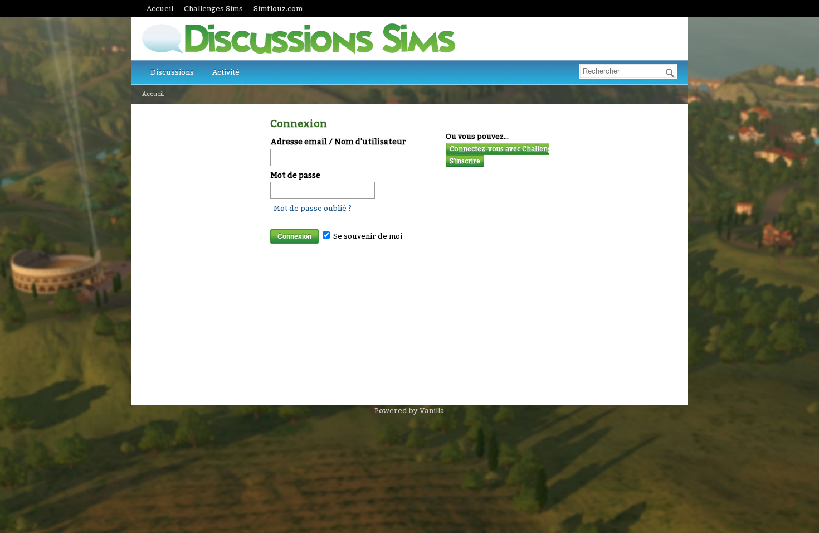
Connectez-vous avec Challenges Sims (513, 149)
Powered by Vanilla (409, 410)
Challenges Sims (213, 8)
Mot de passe (295, 175)
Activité (226, 72)
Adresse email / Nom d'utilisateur (338, 142)
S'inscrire (465, 161)
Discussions (172, 72)
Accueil (160, 8)
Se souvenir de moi (367, 236)
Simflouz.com (278, 8)
